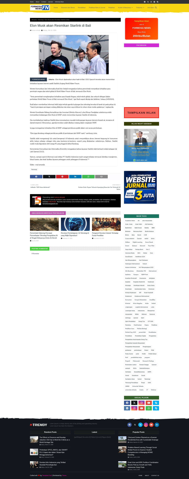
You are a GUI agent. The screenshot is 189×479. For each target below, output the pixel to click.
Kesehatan (128, 289)
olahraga (128, 318)
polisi (137, 354)
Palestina (128, 325)
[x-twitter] (148, 2)
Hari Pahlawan (143, 260)
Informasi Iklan (59, 2)
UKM (149, 382)
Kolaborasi (128, 296)
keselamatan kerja (140, 289)
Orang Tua (141, 321)
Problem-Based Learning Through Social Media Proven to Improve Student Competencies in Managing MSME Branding (142, 451)
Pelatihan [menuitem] (111, 7)
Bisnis (127, 235)
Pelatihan (154, 325)
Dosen (127, 246)
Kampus (136, 274)
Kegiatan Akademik (139, 282)
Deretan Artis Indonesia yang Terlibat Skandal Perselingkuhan (52, 463)
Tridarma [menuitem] (139, 7)
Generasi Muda (129, 253)
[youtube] (149, 403)
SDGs (134, 368)
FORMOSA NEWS (38, 79)
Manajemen (151, 310)
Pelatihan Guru (129, 328)
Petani (146, 350)
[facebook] (144, 2)
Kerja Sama (150, 285)
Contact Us (155, 475)
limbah (154, 303)
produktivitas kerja (136, 357)
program (147, 357)
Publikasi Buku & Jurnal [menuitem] (97, 7)
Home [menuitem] (56, 7)
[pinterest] (154, 2)
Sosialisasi (135, 375)
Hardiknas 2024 (140, 256)
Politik (144, 354)
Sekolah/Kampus (144, 368)
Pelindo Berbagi (142, 328)
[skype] (157, 2)
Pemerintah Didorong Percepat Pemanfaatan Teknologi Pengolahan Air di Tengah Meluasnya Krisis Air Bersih (44, 235)
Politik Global (152, 354)
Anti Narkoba (149, 224)
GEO (138, 253)
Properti (127, 361)
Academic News (130, 220)
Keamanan (143, 278)
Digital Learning (137, 242)
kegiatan (127, 282)
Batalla (147, 228)
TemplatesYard (47, 475)
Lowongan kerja (130, 310)
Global (145, 253)
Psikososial (136, 361)
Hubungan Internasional (132, 264)
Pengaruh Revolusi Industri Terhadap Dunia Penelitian (105, 234)
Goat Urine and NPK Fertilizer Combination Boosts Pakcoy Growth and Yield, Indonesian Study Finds (143, 464)
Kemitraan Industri (139, 285)
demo (152, 238)
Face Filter (151, 246)
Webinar (153, 390)
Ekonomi (142, 246)
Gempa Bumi (139, 249)
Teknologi (41, 20)
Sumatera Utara (130, 379)
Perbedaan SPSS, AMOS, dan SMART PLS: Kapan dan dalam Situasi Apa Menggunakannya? (53, 452)
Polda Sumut (129, 354)
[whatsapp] (149, 408)
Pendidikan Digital (140, 336)
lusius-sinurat (36, 30)
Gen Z (148, 249)
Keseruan (151, 289)
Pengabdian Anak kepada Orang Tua (136, 339)
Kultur (147, 303)
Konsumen (128, 300)
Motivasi (144, 314)
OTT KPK (150, 321)
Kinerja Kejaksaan (130, 292)
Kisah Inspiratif (148, 292)
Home (32, 2)
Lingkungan (128, 307)
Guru (151, 253)
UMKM (127, 386)
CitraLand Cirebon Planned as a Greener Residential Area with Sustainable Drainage (143, 438)
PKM (152, 350)
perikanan (128, 350)
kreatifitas (152, 300)
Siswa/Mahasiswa (139, 372)
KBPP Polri (144, 274)
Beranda (34, 20)
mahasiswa (141, 310)
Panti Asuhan (138, 325)
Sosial (127, 375)
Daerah (139, 238)
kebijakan (152, 278)
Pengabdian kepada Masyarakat (135, 343)
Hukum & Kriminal (130, 267)
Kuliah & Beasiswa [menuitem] (124, 7)
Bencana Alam (137, 231)
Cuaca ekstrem (129, 238)
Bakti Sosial (138, 228)
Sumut (139, 379)
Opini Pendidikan (130, 321)
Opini (142, 318)
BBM (153, 228)
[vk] (127, 408)
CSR (145, 235)
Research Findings (148, 361)
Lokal (152, 307)
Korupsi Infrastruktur (141, 300)
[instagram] (151, 2)
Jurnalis (50, 2)
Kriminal (127, 303)
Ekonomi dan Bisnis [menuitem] (68, 7)
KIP (140, 292)
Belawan (127, 231)
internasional (153, 271)
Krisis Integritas (137, 303)
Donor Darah (149, 242)
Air (138, 220)
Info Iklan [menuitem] (151, 7)
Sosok (143, 375)
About (37, 2)
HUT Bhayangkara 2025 (146, 267)
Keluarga (128, 285)
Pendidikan (128, 336)
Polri (126, 357)
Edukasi (134, 246)
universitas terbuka (130, 390)
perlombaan (137, 350)
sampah (127, 368)
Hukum (145, 264)
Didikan (127, 242)
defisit (146, 238)
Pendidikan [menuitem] (82, 7)
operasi (136, 318)
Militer (137, 314)
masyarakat (128, 314)
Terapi (143, 382)
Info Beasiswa (129, 271)
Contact (43, 2)
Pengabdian (152, 336)
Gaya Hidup (128, 249)
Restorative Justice (130, 364)
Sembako (128, 372)
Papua (147, 325)
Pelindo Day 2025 (130, 332)
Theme (64, 475)
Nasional (152, 314)
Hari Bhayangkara (130, 260)
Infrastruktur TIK (141, 271)
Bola (133, 235)
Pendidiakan (152, 332)
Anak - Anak (128, 224)
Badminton (128, 228)
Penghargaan (147, 346)
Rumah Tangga (144, 364)
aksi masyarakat (147, 220)
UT (147, 390)
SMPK (149, 372)
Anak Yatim (138, 224)
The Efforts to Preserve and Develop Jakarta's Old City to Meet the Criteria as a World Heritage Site (54, 439)
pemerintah (142, 332)
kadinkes (128, 274)
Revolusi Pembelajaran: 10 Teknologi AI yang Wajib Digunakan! (75, 234)
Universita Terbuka (137, 386)
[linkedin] (157, 425)
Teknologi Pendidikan (131, 382)
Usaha (141, 390)
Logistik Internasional (141, 307)
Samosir (154, 364)
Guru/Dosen (128, 256)
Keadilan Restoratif (131, 278)
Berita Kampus (149, 231)
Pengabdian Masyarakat (132, 346)
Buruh (139, 235)
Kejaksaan (151, 282)
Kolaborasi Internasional (142, 296)
